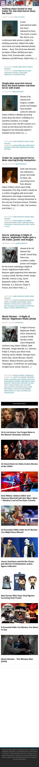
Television (23, 708)
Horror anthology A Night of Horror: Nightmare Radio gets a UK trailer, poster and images (19, 237)
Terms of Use (11, 757)
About (23, 726)
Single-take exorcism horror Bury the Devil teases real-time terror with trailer (18, 85)
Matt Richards (9, 306)
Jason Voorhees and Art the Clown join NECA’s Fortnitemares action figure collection (17, 563)
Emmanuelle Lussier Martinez (14, 74)
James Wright (25, 381)
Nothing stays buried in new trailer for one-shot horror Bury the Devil (18, 11)
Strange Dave (9, 392)
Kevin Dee (24, 383)
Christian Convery (10, 222)
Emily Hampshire (23, 222)
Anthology (30, 379)
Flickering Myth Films (23, 723)
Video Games (24, 715)
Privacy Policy (22, 757)
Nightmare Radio (21, 387)
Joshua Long (15, 304)
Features (24, 687)
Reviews (21, 375)
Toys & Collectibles (23, 719)
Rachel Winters (25, 389)
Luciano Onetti (26, 304)
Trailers (7, 69)
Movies (15, 67)
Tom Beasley (29, 375)
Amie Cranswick (18, 141)
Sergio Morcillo (21, 308)
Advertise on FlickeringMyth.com (23, 733)
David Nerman (9, 381)
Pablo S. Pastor (9, 308)
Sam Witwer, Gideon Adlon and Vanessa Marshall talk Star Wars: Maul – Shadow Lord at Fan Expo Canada (19, 498)
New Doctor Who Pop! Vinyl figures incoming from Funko (18, 597)
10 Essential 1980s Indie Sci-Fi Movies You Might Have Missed (19, 531)
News (20, 67)
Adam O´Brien (17, 70)
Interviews (23, 694)
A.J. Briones (13, 302)
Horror (17, 381)
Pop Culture (23, 701)
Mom (27, 224)
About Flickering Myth (23, 729)
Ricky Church (28, 67)
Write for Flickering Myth (23, 737)
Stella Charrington (23, 391)
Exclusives (23, 698)
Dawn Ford (23, 72)
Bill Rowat (26, 145)
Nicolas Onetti (20, 306)
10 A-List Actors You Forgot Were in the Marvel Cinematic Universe (18, 433)
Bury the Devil (13, 72)
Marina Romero (14, 385)
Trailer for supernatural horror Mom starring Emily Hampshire (19, 159)
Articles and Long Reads (24, 690)
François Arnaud (19, 224)
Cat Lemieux (27, 220)
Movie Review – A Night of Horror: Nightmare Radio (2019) (19, 317)
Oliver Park (30, 306)
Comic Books (24, 712)
